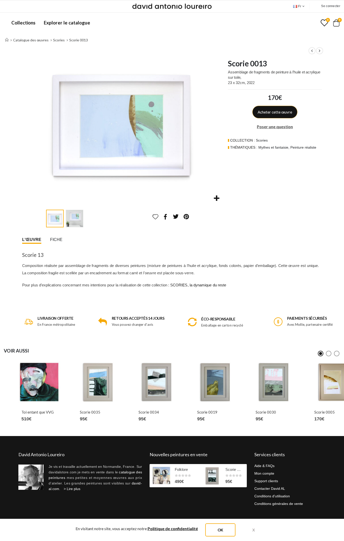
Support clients (266, 481)
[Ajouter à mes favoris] (155, 216)
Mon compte (264, 473)
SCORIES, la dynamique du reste (198, 285)
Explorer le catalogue (67, 22)
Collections (23, 22)
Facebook (165, 216)
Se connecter (330, 6)
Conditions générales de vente (278, 504)
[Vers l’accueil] (7, 40)
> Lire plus (72, 489)
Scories (262, 140)
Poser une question (275, 126)
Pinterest (186, 216)
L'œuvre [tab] (31, 239)
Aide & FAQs (264, 466)
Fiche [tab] (56, 239)
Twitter (176, 216)
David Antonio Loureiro (41, 454)
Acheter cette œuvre (275, 112)
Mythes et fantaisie (273, 147)
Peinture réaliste (303, 147)
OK (220, 530)
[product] (26, 382)
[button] (44, 124)
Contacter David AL (269, 488)
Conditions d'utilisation (272, 496)
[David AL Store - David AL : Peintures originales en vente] (172, 6)
